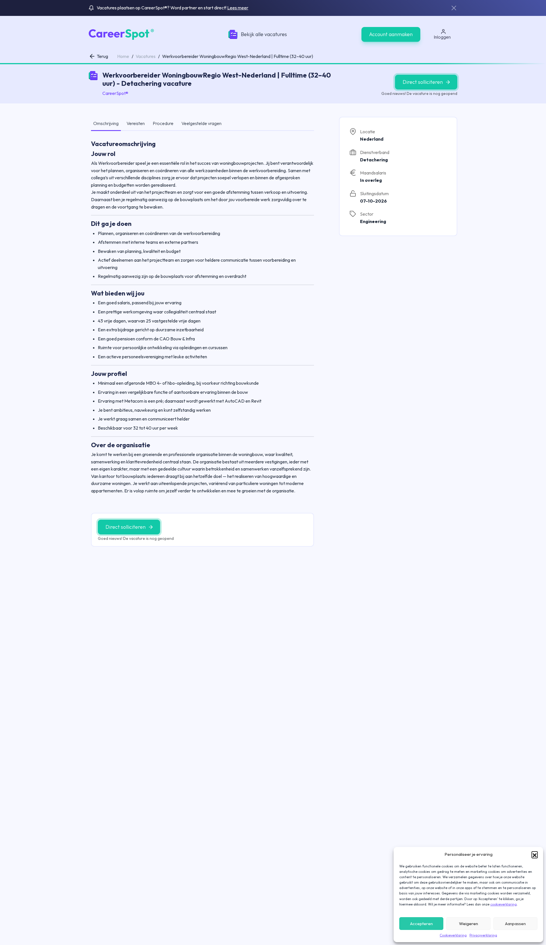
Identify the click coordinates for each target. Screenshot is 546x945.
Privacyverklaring (483, 935)
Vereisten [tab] (136, 123)
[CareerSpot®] (121, 34)
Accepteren (421, 923)
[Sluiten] (453, 8)
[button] (534, 854)
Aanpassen (515, 923)
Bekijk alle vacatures (264, 34)
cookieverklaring (503, 904)
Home (123, 56)
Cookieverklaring (453, 935)
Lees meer (237, 8)
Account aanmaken (391, 34)
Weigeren (468, 923)
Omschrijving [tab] (106, 123)
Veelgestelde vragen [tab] (201, 123)
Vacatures (146, 56)
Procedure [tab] (163, 123)
